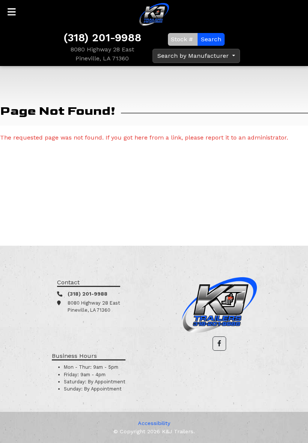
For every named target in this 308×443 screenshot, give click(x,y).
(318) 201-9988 (102, 37)
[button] (219, 343)
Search (211, 39)
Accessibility (154, 423)
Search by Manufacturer (194, 55)
